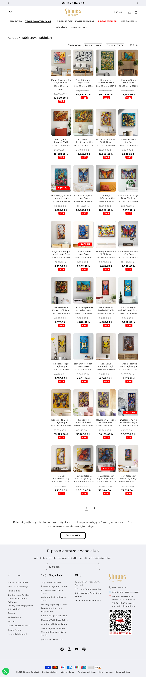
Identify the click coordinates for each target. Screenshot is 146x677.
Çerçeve (12, 613)
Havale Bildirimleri (17, 634)
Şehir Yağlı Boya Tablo (52, 639)
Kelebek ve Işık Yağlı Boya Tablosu (61, 365)
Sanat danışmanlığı (18, 586)
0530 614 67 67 (120, 587)
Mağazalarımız (15, 617)
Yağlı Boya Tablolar (51, 582)
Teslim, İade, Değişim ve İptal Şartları (20, 607)
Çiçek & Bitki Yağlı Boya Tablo (53, 633)
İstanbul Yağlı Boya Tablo (54, 586)
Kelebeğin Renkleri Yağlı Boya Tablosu (106, 253)
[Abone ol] (96, 566)
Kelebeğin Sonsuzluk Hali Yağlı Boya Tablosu (83, 421)
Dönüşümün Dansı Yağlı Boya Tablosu (128, 253)
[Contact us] (5, 671)
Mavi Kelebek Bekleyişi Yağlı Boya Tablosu (106, 309)
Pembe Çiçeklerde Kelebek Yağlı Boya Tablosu (61, 197)
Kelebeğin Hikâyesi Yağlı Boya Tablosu (106, 197)
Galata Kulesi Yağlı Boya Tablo (53, 599)
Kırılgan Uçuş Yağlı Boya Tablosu (128, 81)
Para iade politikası (87, 672)
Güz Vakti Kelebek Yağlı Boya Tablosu (106, 140)
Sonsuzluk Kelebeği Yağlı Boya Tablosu (106, 365)
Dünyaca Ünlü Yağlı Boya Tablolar (88, 594)
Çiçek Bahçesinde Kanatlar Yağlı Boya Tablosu (83, 309)
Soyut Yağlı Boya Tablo (53, 628)
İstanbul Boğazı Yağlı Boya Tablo (52, 610)
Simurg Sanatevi (31, 672)
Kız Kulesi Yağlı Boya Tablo (52, 592)
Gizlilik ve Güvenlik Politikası (18, 600)
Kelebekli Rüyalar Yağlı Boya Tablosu (83, 197)
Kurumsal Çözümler (18, 582)
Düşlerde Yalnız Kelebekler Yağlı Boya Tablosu (128, 421)
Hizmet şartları (106, 672)
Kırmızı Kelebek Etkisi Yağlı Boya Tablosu (83, 477)
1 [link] (86, 508)
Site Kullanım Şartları (19, 595)
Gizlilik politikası (49, 672)
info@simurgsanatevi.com (125, 592)
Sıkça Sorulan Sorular (19, 625)
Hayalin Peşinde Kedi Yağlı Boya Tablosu (128, 365)
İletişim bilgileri (67, 672)
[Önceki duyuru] (8, 3)
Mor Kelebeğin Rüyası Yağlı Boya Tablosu (128, 477)
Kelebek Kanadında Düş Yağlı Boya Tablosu (61, 477)
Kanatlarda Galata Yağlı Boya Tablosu (61, 421)
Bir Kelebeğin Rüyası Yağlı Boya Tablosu (61, 309)
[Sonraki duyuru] (137, 3)
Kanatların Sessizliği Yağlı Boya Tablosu (84, 140)
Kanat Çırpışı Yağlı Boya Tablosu (61, 81)
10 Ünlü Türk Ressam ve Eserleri (87, 583)
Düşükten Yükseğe (93, 45)
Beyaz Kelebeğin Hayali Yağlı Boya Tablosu (61, 253)
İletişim (11, 621)
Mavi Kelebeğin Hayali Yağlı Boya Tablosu (106, 477)
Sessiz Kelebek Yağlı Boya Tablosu (128, 140)
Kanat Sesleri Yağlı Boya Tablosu (128, 196)
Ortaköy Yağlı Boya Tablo (54, 604)
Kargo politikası (122, 672)
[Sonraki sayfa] (103, 508)
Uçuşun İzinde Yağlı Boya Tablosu (83, 253)
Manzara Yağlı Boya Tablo (54, 620)
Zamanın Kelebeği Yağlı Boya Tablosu (83, 365)
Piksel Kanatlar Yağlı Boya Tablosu (83, 81)
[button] (11, 12)
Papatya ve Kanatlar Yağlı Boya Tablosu (61, 140)
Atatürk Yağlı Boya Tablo (54, 624)
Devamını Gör (73, 535)
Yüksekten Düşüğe (115, 45)
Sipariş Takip (14, 630)
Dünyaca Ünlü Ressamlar (88, 589)
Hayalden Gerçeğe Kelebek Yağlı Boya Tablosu (106, 421)
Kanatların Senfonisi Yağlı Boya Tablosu (106, 81)
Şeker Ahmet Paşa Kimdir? (89, 600)
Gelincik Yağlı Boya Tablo (54, 616)
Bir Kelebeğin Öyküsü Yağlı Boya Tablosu (128, 309)
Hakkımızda (14, 591)
